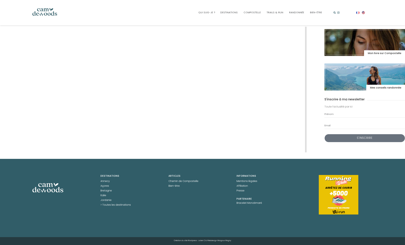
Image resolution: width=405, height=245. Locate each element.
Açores (104, 186)
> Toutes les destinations (115, 205)
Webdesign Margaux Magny (219, 240)
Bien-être (174, 186)
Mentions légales (247, 181)
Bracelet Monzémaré (249, 203)
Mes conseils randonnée (385, 88)
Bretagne (106, 191)
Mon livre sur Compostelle (384, 53)
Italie (103, 195)
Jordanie (106, 200)
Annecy (105, 181)
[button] (334, 12)
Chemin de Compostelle (183, 181)
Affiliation (242, 186)
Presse (240, 191)
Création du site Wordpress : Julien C (189, 240)
